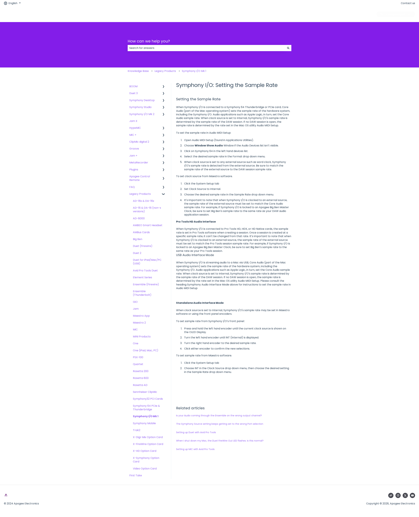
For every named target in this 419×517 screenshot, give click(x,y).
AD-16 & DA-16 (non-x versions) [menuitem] (147, 209)
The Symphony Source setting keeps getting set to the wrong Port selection (219, 423)
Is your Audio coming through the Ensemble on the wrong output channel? (219, 415)
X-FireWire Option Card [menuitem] (148, 444)
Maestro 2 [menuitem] (139, 323)
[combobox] (206, 48)
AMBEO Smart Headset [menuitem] (147, 225)
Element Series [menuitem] (142, 277)
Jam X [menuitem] (133, 121)
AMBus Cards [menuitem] (141, 232)
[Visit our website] (390, 495)
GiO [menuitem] (135, 302)
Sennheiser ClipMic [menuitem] (145, 392)
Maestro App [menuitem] (141, 316)
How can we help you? (149, 41)
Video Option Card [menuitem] (145, 468)
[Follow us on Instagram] (398, 495)
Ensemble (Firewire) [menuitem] (146, 284)
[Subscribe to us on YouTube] (412, 495)
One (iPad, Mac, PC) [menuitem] (145, 350)
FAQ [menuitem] (132, 187)
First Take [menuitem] (135, 475)
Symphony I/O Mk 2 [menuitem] (141, 114)
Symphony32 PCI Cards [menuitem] (148, 399)
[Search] (288, 48)
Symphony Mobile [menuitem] (144, 423)
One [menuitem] (135, 343)
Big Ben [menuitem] (137, 239)
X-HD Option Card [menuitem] (144, 451)
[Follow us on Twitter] (405, 495)
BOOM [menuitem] (133, 86)
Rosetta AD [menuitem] (140, 385)
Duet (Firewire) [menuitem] (142, 246)
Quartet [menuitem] (138, 364)
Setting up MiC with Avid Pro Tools (195, 449)
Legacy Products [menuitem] (140, 194)
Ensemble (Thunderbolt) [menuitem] (142, 293)
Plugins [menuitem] (133, 169)
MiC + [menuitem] (132, 135)
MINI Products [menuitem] (142, 336)
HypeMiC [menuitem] (135, 128)
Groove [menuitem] (134, 148)
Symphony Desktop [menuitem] (142, 100)
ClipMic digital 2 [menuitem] (139, 142)
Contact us (408, 3)
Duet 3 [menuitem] (133, 93)
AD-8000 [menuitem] (139, 218)
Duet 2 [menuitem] (137, 253)
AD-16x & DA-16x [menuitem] (143, 201)
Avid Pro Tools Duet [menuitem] (145, 270)
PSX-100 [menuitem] (138, 357)
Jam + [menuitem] (133, 156)
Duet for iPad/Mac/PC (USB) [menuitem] (147, 261)
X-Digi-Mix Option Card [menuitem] (148, 437)
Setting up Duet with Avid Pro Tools (196, 432)
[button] (163, 86)
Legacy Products (165, 71)
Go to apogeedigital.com (396, 14)
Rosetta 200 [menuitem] (140, 371)
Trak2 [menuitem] (136, 430)
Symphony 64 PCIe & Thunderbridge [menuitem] (146, 407)
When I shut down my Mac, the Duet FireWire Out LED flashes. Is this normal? (220, 440)
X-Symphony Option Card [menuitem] (146, 459)
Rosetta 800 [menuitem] (141, 378)
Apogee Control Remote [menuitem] (139, 178)
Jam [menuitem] (136, 309)
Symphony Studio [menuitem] (140, 107)
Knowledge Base (138, 71)
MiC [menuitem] (135, 329)
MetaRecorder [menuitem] (138, 162)
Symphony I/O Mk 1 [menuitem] (145, 416)
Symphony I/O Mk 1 (194, 71)
